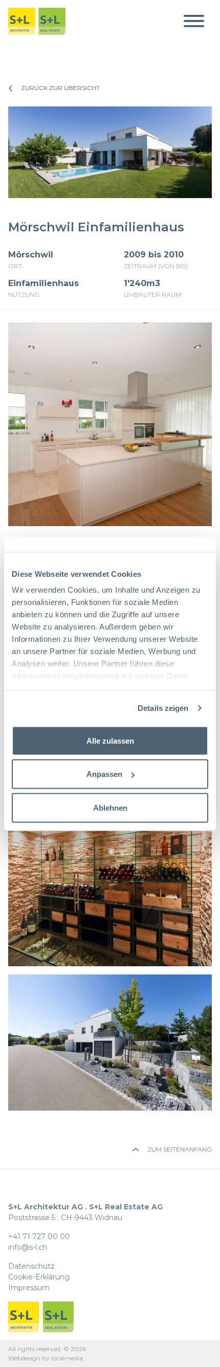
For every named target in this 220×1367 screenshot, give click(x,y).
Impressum (29, 1287)
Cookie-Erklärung (39, 1277)
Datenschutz (31, 1266)
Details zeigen (163, 708)
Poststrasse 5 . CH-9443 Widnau (85, 1212)
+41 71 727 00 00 (39, 1236)
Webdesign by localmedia (45, 1358)
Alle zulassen (110, 740)
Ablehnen (110, 807)
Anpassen (104, 774)
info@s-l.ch (27, 1247)
